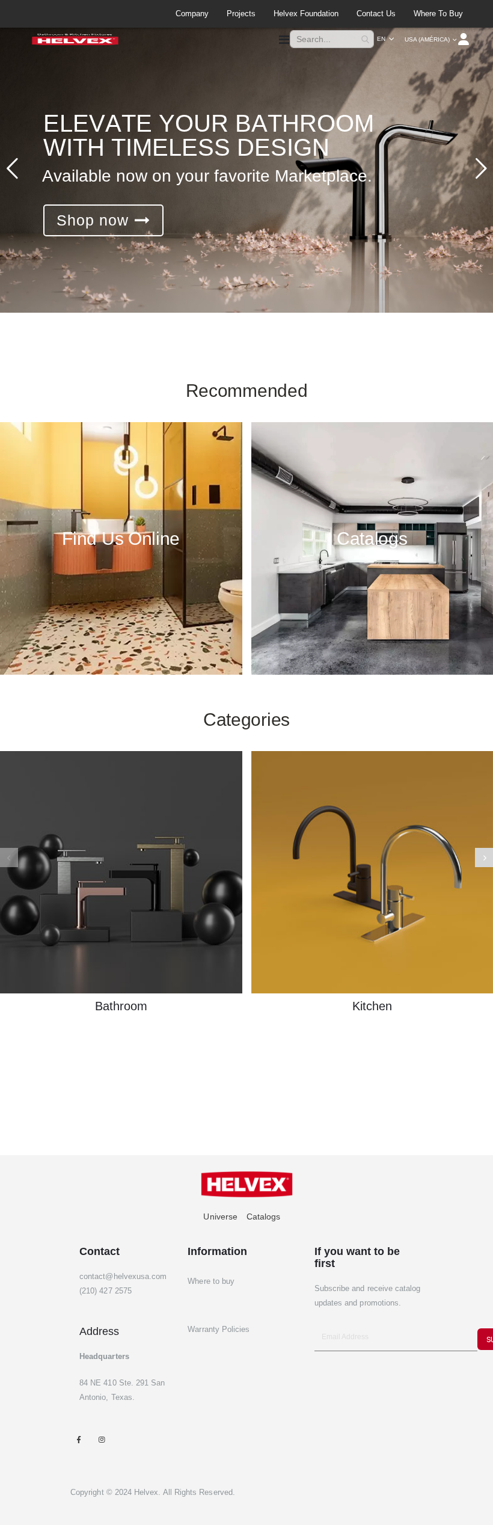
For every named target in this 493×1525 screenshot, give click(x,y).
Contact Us (376, 13)
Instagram (101, 1439)
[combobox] (332, 39)
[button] (385, 39)
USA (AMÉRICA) (427, 39)
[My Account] (464, 39)
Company (192, 13)
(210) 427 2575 (105, 1290)
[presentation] (484, 857)
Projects (241, 13)
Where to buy (438, 13)
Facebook (78, 1439)
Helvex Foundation (306, 13)
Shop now (93, 220)
